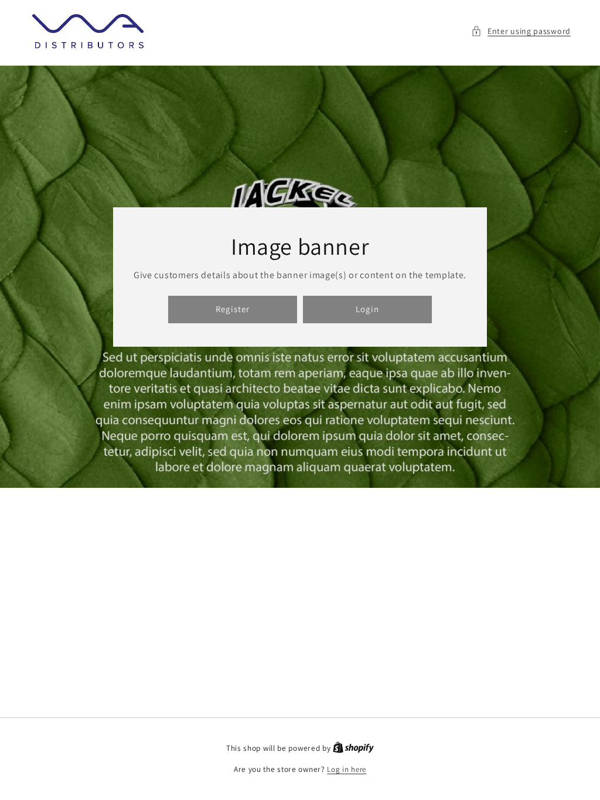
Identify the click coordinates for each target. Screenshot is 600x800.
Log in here (346, 769)
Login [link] (367, 308)
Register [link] (233, 308)
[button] (521, 31)
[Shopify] (353, 748)
